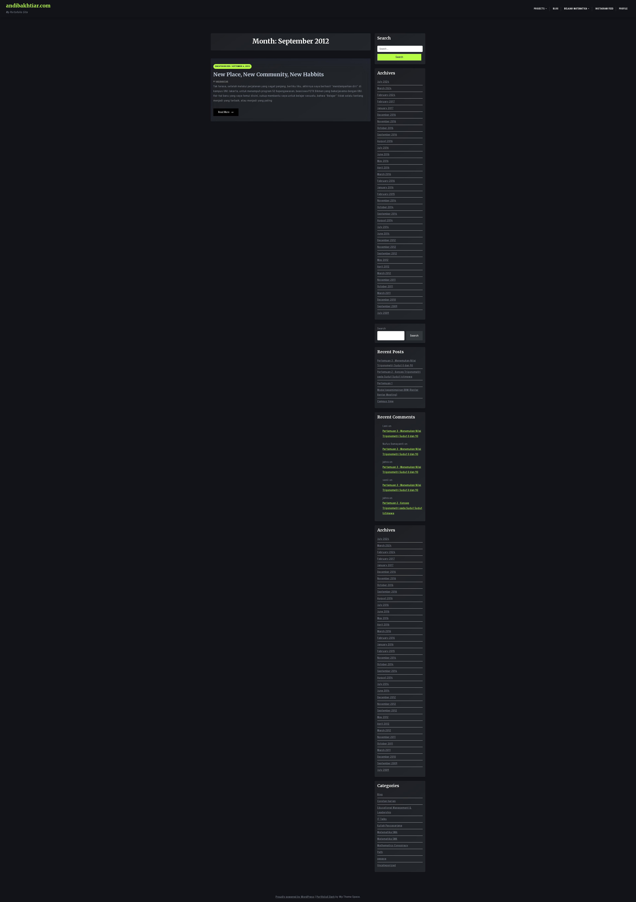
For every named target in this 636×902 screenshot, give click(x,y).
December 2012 (386, 240)
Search (381, 329)
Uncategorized (386, 865)
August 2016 (385, 141)
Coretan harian (386, 801)
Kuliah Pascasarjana (389, 826)
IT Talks (382, 819)
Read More (224, 112)
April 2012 (383, 267)
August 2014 (385, 220)
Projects (539, 8)
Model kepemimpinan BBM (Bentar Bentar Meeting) (398, 392)
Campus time (385, 401)
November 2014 (386, 201)
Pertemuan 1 (385, 383)
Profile (623, 8)
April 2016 (383, 168)
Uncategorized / (223, 66)
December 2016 (386, 115)
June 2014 (383, 234)
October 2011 (385, 287)
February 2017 (386, 102)
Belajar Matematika (575, 8)
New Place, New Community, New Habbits (268, 74)
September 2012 (387, 254)
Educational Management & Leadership (394, 810)
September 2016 (387, 135)
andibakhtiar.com (28, 6)
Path (380, 852)
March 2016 (384, 174)
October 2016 (385, 128)
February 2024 (386, 95)
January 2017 (385, 108)
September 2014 (387, 214)
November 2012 (386, 247)
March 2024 (384, 88)
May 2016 (383, 161)
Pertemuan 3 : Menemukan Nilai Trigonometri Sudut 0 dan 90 (396, 363)
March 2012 (384, 273)
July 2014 (383, 227)
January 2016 (385, 188)
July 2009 (383, 313)
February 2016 (386, 181)
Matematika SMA (387, 832)
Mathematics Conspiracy (392, 846)
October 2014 (385, 207)
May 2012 (383, 260)
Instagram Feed (604, 8)
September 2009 (387, 306)
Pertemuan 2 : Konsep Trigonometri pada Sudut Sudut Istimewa (399, 374)
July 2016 (383, 148)
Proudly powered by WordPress (295, 897)
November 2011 (386, 280)
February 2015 (386, 194)
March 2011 (384, 293)
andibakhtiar (222, 81)
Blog (555, 8)
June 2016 (383, 154)
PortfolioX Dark (326, 897)
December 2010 (386, 300)
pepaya (381, 859)
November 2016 (386, 121)
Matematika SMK (387, 839)
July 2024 (383, 82)
